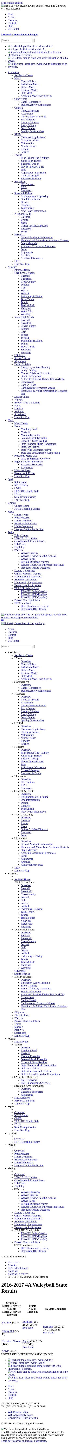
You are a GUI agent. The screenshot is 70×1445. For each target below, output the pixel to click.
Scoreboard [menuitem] (20, 414)
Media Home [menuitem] (21, 514)
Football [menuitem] (25, 284)
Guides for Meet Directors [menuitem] (34, 225)
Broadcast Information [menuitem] (25, 523)
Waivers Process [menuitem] (29, 553)
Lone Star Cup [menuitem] (21, 264)
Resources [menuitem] (26, 190)
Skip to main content (11, 2)
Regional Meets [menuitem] (29, 90)
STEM (19, 723)
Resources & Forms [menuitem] (31, 178)
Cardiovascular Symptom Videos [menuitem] (38, 387)
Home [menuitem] (11, 14)
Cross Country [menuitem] (28, 281)
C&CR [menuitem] (18, 488)
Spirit (11, 1106)
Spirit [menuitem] (10, 479)
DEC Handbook (23, 1245)
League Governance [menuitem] (24, 570)
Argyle (26, 1341)
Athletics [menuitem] (12, 267)
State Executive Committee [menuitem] (28, 576)
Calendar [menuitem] (12, 20)
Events (18, 1044)
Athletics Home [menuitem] (22, 269)
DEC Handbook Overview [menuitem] (35, 606)
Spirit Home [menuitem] (20, 482)
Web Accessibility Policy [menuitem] (20, 1415)
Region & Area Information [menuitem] (28, 461)
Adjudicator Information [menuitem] (33, 172)
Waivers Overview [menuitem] (30, 1192)
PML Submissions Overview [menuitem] (35, 458)
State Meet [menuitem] (26, 93)
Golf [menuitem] (23, 287)
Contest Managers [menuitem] (30, 175)
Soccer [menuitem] (24, 290)
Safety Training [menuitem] (29, 370)
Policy (12, 1168)
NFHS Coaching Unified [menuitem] (27, 508)
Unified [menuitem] (12, 502)
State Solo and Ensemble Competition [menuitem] (40, 452)
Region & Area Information (29, 1085)
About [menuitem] (11, 17)
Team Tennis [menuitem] (27, 299)
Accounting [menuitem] (27, 113)
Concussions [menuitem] (27, 382)
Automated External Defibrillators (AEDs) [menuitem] (42, 379)
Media (12, 1144)
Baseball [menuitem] (25, 275)
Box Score (27, 1327)
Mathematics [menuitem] (27, 143)
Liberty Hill (8, 1331)
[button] (2, 620)
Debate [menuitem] (24, 202)
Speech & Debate (24, 791)
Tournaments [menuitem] (27, 208)
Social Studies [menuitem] (28, 128)
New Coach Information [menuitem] (33, 211)
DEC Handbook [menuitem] (22, 603)
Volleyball (13, 1271)
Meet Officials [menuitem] (28, 81)
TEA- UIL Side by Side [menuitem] (26, 491)
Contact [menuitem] (12, 23)
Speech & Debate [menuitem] (23, 193)
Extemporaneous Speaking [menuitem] (34, 196)
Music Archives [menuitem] (22, 470)
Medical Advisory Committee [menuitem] (36, 373)
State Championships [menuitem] (25, 497)
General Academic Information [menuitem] (37, 237)
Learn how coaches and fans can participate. (24, 1440)
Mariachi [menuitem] (25, 432)
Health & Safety (23, 976)
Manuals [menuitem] (18, 408)
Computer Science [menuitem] (30, 140)
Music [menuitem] (11, 420)
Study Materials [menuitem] (29, 243)
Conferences (22, 681)
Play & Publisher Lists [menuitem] (32, 166)
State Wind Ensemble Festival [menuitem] (36, 449)
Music (12, 1038)
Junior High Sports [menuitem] (24, 317)
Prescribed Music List (26, 1077)
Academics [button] (15, 652)
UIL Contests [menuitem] (28, 184)
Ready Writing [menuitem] (28, 125)
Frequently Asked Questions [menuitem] (35, 567)
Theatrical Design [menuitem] (30, 163)
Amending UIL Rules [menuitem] (25, 579)
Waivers (19, 1189)
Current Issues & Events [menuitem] (33, 116)
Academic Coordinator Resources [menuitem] (38, 246)
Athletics (13, 873)
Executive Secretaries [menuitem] (32, 464)
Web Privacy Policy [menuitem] (18, 1412)
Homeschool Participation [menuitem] (27, 585)
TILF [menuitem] (17, 261)
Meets (18, 658)
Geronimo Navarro (11, 1341)
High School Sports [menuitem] (24, 272)
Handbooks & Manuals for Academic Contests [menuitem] (45, 240)
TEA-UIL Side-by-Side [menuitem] (26, 588)
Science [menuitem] (25, 152)
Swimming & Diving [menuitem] (31, 296)
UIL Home (13, 1262)
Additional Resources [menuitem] (32, 258)
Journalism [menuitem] (19, 181)
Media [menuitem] (11, 511)
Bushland (7, 1322)
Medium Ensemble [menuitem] (30, 435)
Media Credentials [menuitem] (23, 526)
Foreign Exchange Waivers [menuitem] (35, 561)
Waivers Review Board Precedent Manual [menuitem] (42, 564)
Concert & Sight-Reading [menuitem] (34, 441)
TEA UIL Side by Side (27, 1230)
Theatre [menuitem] (18, 154)
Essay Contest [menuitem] (28, 119)
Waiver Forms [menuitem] (28, 558)
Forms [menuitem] (24, 231)
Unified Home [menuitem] (21, 505)
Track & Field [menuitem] (28, 305)
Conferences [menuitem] (20, 98)
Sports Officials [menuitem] (22, 358)
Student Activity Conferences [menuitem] (36, 104)
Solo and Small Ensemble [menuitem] (34, 438)
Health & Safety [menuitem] (22, 364)
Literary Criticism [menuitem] (30, 122)
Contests (20, 693)
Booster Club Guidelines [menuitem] (27, 402)
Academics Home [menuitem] (23, 75)
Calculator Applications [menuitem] (33, 137)
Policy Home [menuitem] (21, 535)
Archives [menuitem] (25, 255)
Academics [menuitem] (13, 72)
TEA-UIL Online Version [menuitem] (34, 591)
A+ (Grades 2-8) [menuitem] (22, 213)
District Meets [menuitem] (28, 87)
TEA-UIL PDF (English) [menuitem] (34, 594)
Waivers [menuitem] (18, 399)
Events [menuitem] (24, 219)
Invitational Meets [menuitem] (30, 84)
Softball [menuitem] (25, 293)
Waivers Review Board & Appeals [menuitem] (38, 556)
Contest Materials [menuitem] (30, 110)
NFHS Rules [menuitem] (21, 485)
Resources (21, 838)
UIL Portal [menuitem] (13, 29)
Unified (13, 1133)
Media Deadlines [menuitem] (23, 520)
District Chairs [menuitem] (21, 396)
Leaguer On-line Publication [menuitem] (28, 529)
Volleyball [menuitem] (26, 308)
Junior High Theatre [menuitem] (31, 160)
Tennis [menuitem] (24, 302)
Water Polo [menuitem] (26, 311)
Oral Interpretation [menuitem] (30, 199)
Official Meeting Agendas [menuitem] (27, 573)
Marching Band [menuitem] (29, 429)
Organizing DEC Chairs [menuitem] (33, 609)
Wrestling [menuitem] (26, 314)
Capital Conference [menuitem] (31, 101)
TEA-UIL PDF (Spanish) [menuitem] (34, 597)
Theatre (19, 746)
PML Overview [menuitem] (29, 1080)
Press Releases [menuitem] (21, 517)
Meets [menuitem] (17, 78)
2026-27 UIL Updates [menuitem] (25, 538)
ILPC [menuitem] (24, 187)
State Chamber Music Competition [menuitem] (38, 443)
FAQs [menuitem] (17, 494)
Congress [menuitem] (25, 205)
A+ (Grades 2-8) (24, 814)
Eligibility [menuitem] (19, 547)
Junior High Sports (25, 929)
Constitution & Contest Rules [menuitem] (29, 541)
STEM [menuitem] (17, 134)
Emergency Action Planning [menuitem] (35, 367)
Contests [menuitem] (18, 107)
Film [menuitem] (23, 169)
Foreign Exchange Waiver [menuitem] (34, 1203)
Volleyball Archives (18, 1274)
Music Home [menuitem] (21, 423)
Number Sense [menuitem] (28, 146)
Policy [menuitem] (11, 532)
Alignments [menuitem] (27, 252)
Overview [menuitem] (26, 661)
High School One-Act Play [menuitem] (35, 157)
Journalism (21, 776)
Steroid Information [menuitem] (31, 376)
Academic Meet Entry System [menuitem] (36, 96)
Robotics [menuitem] (25, 149)
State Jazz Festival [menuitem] (30, 446)
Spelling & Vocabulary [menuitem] (32, 131)
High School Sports (25, 882)
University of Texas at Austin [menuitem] (23, 1417)
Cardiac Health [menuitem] (28, 384)
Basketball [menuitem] (26, 278)
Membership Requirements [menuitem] (28, 582)
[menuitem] (30, 46)
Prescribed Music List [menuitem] (25, 455)
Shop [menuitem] (10, 26)
